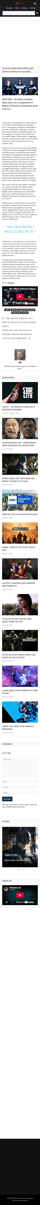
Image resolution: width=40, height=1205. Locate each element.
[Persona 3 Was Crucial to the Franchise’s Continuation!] (20, 712)
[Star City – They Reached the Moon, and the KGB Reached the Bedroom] (20, 392)
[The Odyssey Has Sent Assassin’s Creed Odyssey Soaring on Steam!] (20, 604)
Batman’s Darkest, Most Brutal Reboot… (17, 860)
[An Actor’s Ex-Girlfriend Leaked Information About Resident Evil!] (20, 569)
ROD (20, 362)
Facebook (9, 8)
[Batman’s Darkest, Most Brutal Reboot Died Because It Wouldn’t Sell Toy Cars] (20, 464)
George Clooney (30, 310)
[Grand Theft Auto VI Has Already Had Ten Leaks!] (20, 500)
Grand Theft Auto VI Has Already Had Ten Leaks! (20, 514)
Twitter (17, 8)
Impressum (30, 1198)
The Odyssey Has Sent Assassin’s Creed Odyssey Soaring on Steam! (16, 620)
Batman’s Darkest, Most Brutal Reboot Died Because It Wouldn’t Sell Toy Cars (18, 479)
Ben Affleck (21, 310)
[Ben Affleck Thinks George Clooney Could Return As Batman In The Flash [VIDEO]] (20, 86)
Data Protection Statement (20, 1200)
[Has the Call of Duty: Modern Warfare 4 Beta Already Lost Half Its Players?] (20, 640)
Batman (13, 310)
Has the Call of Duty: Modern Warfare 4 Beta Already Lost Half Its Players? (19, 656)
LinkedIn (24, 8)
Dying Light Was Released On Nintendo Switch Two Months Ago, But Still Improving (17, 334)
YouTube (32, 8)
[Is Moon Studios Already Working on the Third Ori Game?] (20, 676)
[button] (16, 869)
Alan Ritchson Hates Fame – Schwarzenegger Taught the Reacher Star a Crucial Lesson (19, 444)
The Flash (15, 123)
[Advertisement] (20, 39)
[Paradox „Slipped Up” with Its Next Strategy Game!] (20, 533)
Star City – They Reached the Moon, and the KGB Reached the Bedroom (18, 408)
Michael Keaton (16, 313)
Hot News (5, 821)
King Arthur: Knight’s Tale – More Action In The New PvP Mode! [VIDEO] (19, 322)
